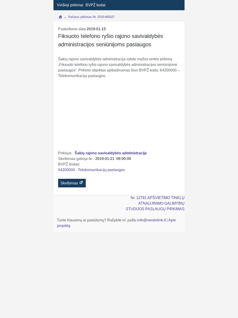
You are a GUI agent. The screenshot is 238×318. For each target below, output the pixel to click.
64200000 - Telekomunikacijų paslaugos (91, 170)
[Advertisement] (119, 115)
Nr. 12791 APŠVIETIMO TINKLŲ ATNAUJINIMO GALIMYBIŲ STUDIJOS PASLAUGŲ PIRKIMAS (155, 203)
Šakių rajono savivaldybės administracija (111, 153)
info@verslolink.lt (152, 220)
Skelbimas (69, 183)
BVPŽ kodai (96, 5)
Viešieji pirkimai (70, 5)
